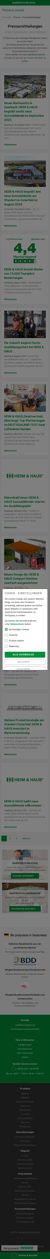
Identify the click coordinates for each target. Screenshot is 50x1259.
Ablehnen (23, 662)
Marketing (14, 646)
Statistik (13, 635)
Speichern (24, 669)
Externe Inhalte (16, 640)
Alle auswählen (24, 654)
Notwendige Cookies (19, 629)
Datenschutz (17, 624)
